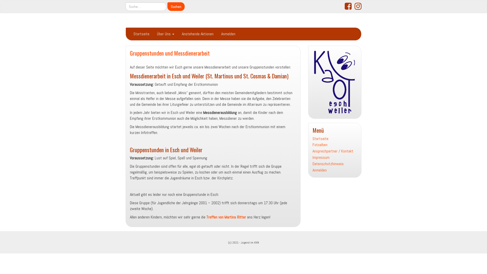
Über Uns (164, 34)
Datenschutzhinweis (328, 163)
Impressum (320, 157)
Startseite (141, 34)
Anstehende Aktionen (198, 34)
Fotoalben (319, 144)
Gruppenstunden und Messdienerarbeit (170, 53)
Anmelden (228, 34)
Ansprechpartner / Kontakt (332, 151)
